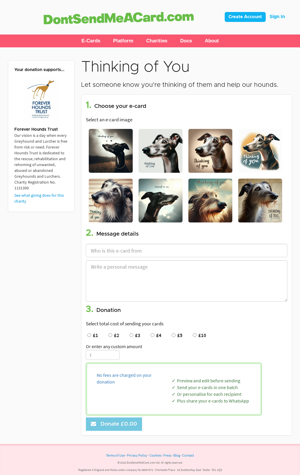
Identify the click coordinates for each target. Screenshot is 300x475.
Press (167, 455)
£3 (136, 335)
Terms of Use (115, 455)
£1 (94, 335)
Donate (117, 424)
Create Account (245, 17)
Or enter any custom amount (114, 346)
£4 (157, 335)
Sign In (277, 16)
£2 (115, 335)
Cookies (155, 455)
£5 (179, 335)
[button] (91, 40)
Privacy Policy (137, 455)
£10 (201, 335)
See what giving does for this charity (39, 198)
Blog (176, 455)
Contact (188, 455)
